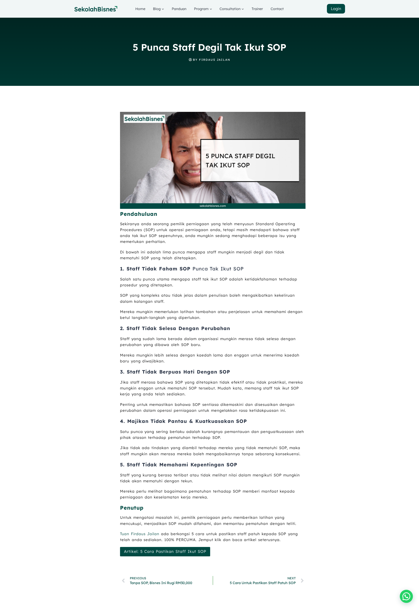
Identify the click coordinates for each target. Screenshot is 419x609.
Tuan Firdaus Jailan (140, 533)
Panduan (179, 9)
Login (336, 8)
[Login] (322, 8)
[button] (406, 596)
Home (140, 9)
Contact (277, 9)
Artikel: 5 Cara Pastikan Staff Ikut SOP (165, 551)
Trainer (257, 9)
